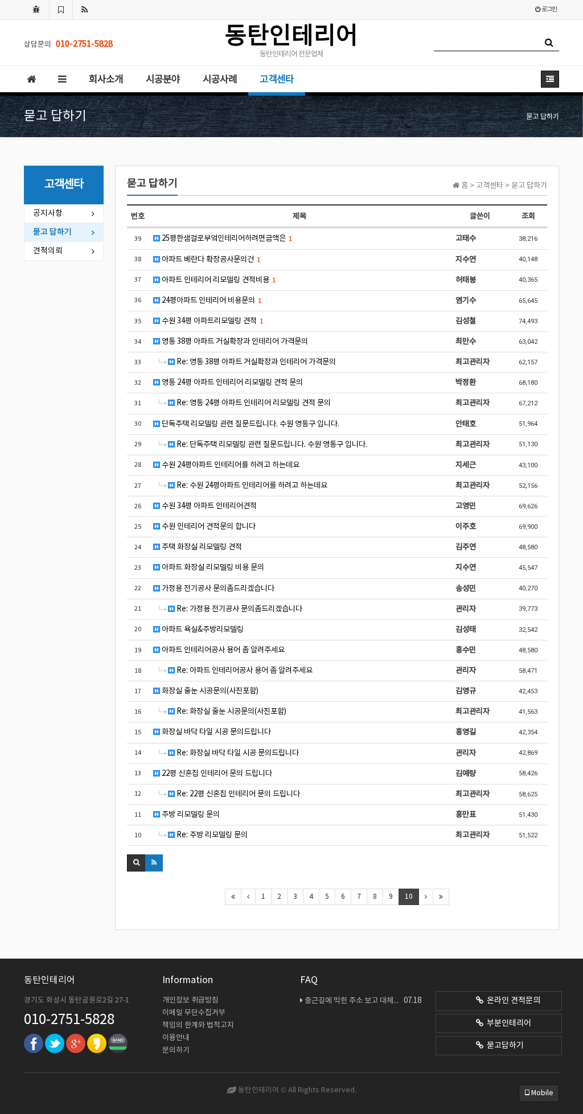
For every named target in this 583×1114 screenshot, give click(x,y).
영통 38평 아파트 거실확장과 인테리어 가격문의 (234, 341)
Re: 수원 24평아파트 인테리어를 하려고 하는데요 (251, 485)
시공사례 (220, 79)
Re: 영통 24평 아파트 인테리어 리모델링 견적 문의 (253, 403)
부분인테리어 (507, 1023)
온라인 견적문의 (511, 1000)
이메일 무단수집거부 (193, 1013)
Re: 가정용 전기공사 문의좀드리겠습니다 (238, 609)
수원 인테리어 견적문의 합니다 (208, 526)
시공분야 (163, 79)
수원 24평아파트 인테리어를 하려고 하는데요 (229, 465)
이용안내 (176, 1038)
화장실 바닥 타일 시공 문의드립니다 (215, 732)
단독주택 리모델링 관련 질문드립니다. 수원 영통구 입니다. (249, 424)
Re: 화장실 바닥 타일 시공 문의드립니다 (237, 753)
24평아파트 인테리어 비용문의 (210, 300)
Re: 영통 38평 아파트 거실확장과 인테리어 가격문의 (255, 362)
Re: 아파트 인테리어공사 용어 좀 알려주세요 (244, 670)
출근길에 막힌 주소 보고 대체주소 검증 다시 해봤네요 (363, 1000)
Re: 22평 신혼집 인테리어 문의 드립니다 (237, 794)
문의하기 (176, 1050)
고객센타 (277, 79)
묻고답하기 (503, 1045)
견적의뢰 (48, 251)
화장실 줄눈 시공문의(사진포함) (209, 691)
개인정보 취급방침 (190, 1000)
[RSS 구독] (85, 9)
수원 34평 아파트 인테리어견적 (208, 506)
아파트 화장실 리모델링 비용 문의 (212, 567)
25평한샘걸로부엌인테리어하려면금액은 (226, 238)
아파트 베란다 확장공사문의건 (210, 259)
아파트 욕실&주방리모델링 (202, 629)
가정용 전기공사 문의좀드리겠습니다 (217, 588)
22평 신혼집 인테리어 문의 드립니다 (216, 773)
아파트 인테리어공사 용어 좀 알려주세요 (222, 650)
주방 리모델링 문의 (190, 814)
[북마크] (61, 9)
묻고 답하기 (52, 232)
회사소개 (106, 79)
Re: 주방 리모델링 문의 (211, 835)
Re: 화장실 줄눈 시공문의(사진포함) (230, 711)
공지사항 (48, 213)
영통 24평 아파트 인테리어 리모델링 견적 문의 (231, 382)
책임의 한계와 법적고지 (198, 1025)
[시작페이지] (36, 9)
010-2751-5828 (69, 1020)
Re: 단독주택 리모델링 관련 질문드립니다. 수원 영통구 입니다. (271, 444)
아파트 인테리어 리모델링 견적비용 (218, 280)
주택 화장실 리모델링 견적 (201, 547)
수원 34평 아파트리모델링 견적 (211, 321)
